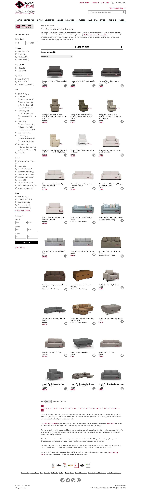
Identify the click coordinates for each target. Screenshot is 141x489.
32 (119, 408)
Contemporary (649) (25, 199)
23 (94, 408)
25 (100, 408)
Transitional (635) (24, 202)
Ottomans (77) (23, 144)
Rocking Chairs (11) (26, 105)
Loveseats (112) (23, 111)
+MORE (121, 20)
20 (86, 408)
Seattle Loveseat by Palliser (52, 352)
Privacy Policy (69, 473)
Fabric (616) (22, 68)
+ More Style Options (22, 210)
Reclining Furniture (90, 35)
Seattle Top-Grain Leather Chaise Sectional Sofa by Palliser (82, 385)
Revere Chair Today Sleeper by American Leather (109, 151)
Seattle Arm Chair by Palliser (108, 285)
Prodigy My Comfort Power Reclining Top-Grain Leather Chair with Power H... (110, 116)
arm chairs (110, 423)
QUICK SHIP (111, 20)
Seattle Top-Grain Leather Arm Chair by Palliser (53, 385)
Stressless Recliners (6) (26, 172)
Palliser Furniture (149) (26, 174)
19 (83, 408)
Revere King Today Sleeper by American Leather (81, 184)
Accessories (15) (23, 60)
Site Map (61, 473)
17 (78, 408)
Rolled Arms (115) (24, 205)
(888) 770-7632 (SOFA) (25, 11)
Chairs (40, 20)
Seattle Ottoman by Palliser (79, 352)
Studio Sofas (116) (26, 127)
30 (113, 408)
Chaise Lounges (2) (26, 99)
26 (102, 408)
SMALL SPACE (99, 20)
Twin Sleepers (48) (26, 113)
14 (69, 408)
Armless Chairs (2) (26, 102)
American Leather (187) (26, 177)
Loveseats (49, 20)
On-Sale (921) (22, 82)
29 (111, 408)
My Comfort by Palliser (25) (27, 185)
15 (72, 408)
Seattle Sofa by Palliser (107, 352)
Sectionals (29, 20)
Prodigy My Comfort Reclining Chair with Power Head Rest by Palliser (54, 151)
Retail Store (105, 2)
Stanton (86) (22, 166)
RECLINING (69, 20)
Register (82, 2)
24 (97, 408)
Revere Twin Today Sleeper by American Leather (53, 218)
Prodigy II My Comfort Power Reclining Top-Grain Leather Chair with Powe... (54, 116)
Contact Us (95, 2)
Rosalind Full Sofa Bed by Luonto (82, 251)
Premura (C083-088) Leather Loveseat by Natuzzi (109, 82)
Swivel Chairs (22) (26, 108)
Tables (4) (21, 153)
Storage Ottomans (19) (28, 150)
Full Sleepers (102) (28, 130)
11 (61, 408)
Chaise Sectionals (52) (27, 138)
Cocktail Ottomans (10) (28, 147)
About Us (47, 473)
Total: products (59, 401)
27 (105, 408)
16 (75, 408)
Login (87, 2)
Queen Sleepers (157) (27, 124)
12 (64, 408)
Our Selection (25, 473)
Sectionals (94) (23, 136)
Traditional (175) (23, 196)
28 (108, 408)
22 (91, 408)
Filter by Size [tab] (82, 47)
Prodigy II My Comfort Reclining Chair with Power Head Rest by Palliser (81, 116)
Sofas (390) (22, 121)
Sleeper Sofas (103, 35)
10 (58, 408)
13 (67, 408)
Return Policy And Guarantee (97, 473)
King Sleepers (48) (24, 133)
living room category (51, 423)
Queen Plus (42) (23, 94)
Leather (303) (22, 71)
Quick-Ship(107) (23, 79)
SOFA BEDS (80, 20)
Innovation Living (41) (25, 169)
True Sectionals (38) (27, 141)
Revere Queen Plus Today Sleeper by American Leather (111, 184)
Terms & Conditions (81, 473)
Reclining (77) (22, 54)
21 (89, 408)
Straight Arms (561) (24, 208)
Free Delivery (35, 473)
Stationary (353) (23, 51)
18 (80, 408)
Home (42, 25)
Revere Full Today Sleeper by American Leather (52, 184)
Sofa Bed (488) (23, 57)
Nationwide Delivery (116, 8)
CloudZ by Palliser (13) (25, 188)
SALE (90, 20)
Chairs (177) (22, 97)
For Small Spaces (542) (26, 84)
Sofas (19, 20)
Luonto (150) (22, 180)
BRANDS (60, 20)
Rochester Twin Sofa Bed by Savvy (111, 217)
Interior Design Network (114, 473)
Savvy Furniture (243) (25, 183)
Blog (41, 473)
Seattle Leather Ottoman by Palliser (111, 318)
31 (116, 408)
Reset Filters (19, 247)
